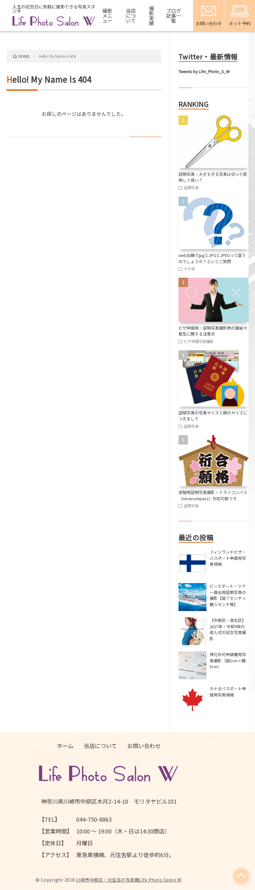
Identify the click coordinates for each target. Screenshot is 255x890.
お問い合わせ (144, 746)
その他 (189, 268)
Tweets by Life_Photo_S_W (204, 71)
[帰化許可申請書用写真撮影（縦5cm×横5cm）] (192, 665)
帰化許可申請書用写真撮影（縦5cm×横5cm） (228, 660)
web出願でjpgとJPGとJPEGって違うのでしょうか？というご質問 (212, 258)
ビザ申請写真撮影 (199, 341)
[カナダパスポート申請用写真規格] (192, 700)
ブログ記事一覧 (173, 15)
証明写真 (191, 187)
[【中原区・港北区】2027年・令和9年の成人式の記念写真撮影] (192, 631)
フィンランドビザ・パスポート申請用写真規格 (228, 558)
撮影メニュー (107, 15)
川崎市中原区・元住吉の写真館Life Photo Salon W (128, 880)
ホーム (65, 746)
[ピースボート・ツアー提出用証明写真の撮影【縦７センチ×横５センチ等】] (192, 597)
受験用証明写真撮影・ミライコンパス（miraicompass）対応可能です (212, 495)
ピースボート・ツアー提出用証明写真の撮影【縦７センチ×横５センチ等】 (228, 595)
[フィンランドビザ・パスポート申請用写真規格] (192, 563)
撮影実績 (151, 15)
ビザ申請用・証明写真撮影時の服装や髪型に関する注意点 (212, 331)
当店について (131, 15)
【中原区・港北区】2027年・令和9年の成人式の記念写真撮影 (228, 629)
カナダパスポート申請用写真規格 (228, 692)
